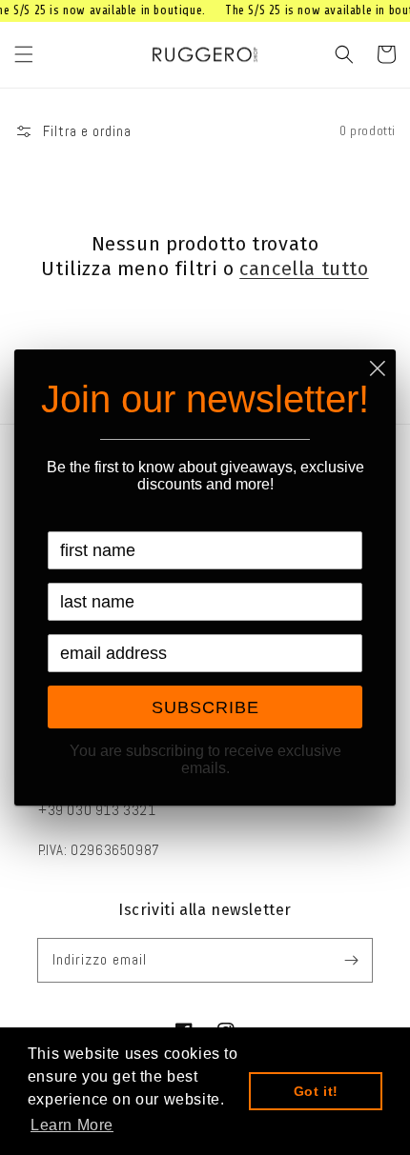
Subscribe (205, 707)
